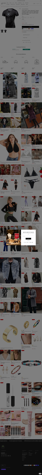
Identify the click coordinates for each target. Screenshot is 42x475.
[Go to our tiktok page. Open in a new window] (29, 242)
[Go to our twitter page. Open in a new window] (27, 242)
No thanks (28, 240)
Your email (24, 236)
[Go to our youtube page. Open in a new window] (31, 242)
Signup (28, 238)
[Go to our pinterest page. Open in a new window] (32, 242)
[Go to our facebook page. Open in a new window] (24, 242)
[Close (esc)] (34, 230)
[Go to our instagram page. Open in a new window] (26, 242)
